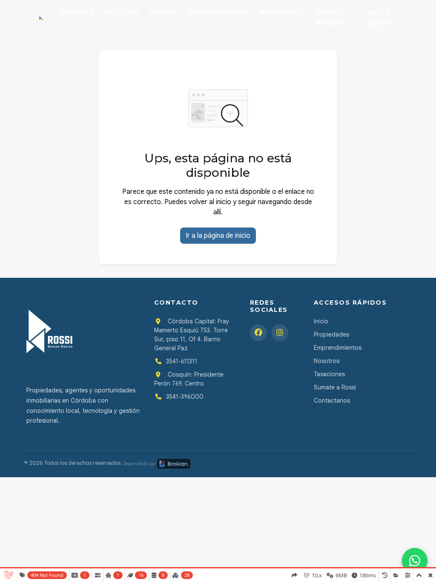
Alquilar (121, 13)
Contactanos (332, 400)
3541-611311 (181, 361)
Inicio (321, 321)
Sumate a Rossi (329, 18)
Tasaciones (329, 374)
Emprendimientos (217, 13)
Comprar (77, 13)
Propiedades (331, 334)
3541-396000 (185, 396)
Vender (162, 13)
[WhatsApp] (414, 560)
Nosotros (279, 13)
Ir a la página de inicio (218, 235)
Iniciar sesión (378, 18)
